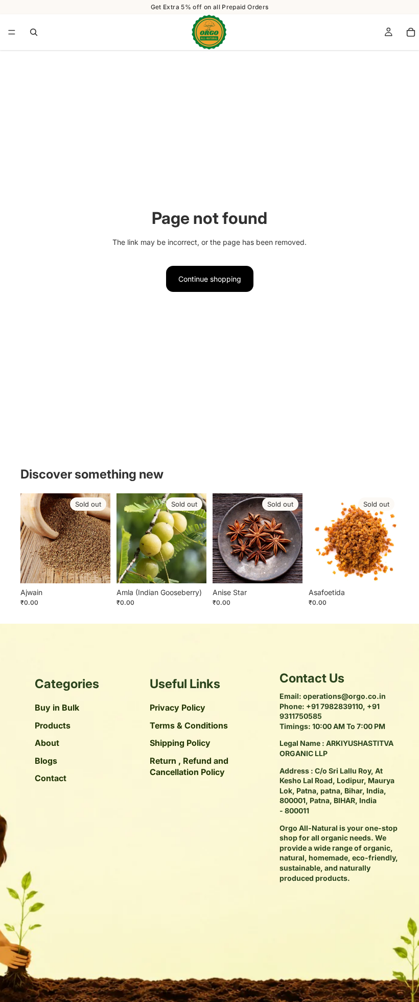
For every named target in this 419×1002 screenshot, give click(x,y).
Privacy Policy (177, 708)
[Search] (33, 32)
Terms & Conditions (189, 725)
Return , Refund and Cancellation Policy (189, 766)
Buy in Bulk (57, 708)
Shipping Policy (180, 743)
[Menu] (12, 32)
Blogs (46, 761)
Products (53, 725)
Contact (50, 778)
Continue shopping (209, 279)
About (47, 743)
